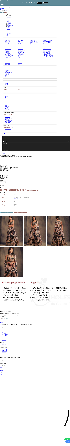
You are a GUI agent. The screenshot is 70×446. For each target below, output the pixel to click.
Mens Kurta (7, 70)
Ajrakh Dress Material (46, 44)
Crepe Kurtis (7, 50)
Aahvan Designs (10, 25)
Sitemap (3, 354)
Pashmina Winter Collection (47, 40)
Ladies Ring (7, 106)
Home (3, 135)
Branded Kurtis (7, 63)
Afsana (8, 34)
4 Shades (8, 19)
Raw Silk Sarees (20, 57)
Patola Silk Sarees (20, 56)
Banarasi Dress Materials (47, 42)
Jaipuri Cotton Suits (46, 52)
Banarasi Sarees (20, 42)
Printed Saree (20, 43)
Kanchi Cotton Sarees (21, 65)
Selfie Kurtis (7, 43)
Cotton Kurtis (7, 42)
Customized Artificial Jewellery (22, 95)
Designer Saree (20, 40)
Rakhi (6, 105)
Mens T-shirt (7, 73)
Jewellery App (7, 109)
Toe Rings (6, 107)
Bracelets (6, 96)
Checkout (5, 12)
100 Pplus (9, 17)
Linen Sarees (20, 55)
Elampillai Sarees (20, 51)
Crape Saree (20, 63)
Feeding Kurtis (7, 40)
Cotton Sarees (20, 41)
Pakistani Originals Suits (34, 45)
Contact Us (5, 4)
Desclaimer (4, 352)
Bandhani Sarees (20, 49)
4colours (8, 20)
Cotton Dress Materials (47, 50)
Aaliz (8, 27)
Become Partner (5, 331)
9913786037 (2, 322)
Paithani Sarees (20, 53)
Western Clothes (7, 122)
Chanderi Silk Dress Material (48, 56)
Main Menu (4, 133)
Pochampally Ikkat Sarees (22, 54)
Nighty (6, 130)
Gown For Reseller (8, 121)
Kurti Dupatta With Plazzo (9, 56)
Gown (6, 44)
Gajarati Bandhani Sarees (22, 50)
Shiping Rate (4, 344)
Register (12, 4)
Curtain (18, 89)
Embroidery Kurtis (8, 65)
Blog (3, 332)
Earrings (6, 100)
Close (6, 10)
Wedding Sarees (20, 44)
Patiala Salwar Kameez (34, 44)
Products (3, 153)
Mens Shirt (6, 71)
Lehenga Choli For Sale (9, 120)
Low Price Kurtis (7, 53)
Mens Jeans (7, 74)
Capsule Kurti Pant (8, 49)
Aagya (8, 24)
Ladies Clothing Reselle (8, 114)
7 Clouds (8, 21)
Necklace (6, 101)
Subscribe (2, 316)
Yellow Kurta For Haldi (9, 72)
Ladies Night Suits (8, 129)
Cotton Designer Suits (34, 42)
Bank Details (4, 333)
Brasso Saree (20, 64)
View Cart (2, 12)
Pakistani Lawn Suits (33, 41)
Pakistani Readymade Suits (34, 43)
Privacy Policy (4, 349)
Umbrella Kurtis (7, 64)
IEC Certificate (4, 335)
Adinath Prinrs (9, 33)
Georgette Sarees (20, 58)
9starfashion (9, 23)
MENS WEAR (6, 68)
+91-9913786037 (4, 0)
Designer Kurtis (7, 41)
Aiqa (8, 35)
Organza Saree (20, 62)
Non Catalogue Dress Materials (48, 41)
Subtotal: (1, 11)
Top (5, 58)
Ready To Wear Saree (21, 59)
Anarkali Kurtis (7, 57)
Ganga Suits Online (46, 53)
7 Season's (9, 22)
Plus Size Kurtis (7, 51)
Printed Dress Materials (47, 54)
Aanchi (8, 28)
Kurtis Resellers (7, 117)
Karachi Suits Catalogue (47, 49)
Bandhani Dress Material (47, 43)
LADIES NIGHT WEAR (8, 127)
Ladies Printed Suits (46, 51)
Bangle (6, 99)
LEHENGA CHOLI (16, 198)
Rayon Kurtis (7, 52)
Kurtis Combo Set (8, 54)
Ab (7, 32)
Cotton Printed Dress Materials (48, 55)
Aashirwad (9, 31)
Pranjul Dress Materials (47, 45)
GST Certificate (5, 334)
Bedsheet (5, 89)
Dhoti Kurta (7, 75)
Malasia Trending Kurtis (9, 55)
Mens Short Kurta (8, 76)
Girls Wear (6, 84)
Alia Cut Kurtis (7, 59)
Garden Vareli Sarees (21, 52)
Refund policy (4, 350)
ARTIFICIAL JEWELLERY (9, 95)
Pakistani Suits (32, 40)
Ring (5, 97)
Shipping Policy (5, 351)
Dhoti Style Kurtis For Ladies (9, 62)
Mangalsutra (7, 98)
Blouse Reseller (7, 119)
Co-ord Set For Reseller (9, 118)
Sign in (9, 4)
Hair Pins (6, 108)
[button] (35, 444)
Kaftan (6, 45)
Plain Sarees (20, 45)
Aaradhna (8, 29)
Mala (5, 104)
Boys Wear (6, 83)
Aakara (8, 26)
